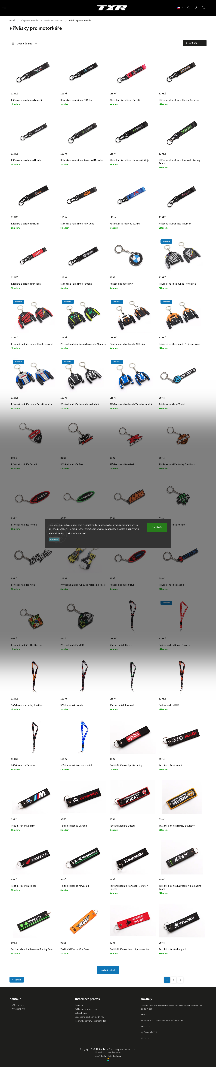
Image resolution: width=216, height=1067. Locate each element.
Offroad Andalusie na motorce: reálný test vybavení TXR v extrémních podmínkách (171, 1007)
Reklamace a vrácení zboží (87, 1009)
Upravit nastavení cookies (108, 1052)
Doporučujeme (24, 43)
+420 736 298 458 (17, 1009)
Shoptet (103, 1056)
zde (85, 533)
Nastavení (54, 539)
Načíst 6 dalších (108, 970)
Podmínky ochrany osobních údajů (90, 1021)
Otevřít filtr (191, 43)
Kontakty (79, 1005)
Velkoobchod (81, 1013)
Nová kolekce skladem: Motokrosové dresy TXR (162, 1020)
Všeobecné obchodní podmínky (89, 1017)
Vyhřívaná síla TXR (149, 1032)
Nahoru (18, 979)
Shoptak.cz (117, 1056)
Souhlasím (157, 527)
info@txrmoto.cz (17, 1005)
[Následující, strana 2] (173, 980)
